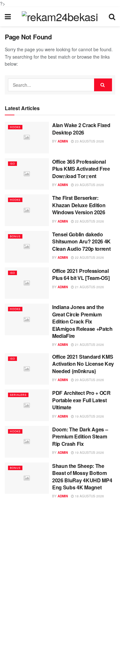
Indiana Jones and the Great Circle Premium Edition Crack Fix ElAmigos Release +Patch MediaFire (82, 321)
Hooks (15, 127)
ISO (12, 163)
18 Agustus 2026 (89, 496)
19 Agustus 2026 (89, 416)
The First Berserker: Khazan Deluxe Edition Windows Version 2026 (78, 205)
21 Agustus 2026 (89, 287)
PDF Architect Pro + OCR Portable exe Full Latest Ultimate (81, 400)
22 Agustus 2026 (89, 221)
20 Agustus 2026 (89, 380)
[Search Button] (103, 84)
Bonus (15, 236)
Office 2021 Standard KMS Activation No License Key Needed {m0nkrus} (83, 364)
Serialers (18, 394)
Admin (63, 141)
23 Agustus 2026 (89, 141)
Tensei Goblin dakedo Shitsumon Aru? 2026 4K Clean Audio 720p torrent (81, 241)
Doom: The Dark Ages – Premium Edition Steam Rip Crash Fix (80, 436)
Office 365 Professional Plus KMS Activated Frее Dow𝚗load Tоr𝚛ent (81, 169)
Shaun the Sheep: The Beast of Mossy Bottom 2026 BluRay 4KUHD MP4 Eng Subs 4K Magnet (82, 476)
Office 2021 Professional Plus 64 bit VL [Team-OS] (80, 274)
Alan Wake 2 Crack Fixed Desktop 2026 (81, 128)
